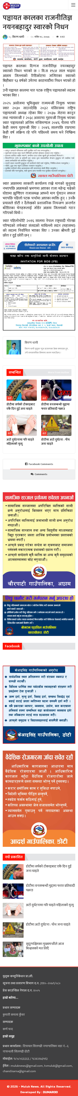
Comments (41, 474)
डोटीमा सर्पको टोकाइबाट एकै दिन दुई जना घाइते (48, 869)
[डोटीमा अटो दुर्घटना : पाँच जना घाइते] (56, 425)
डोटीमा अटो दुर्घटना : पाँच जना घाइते (48, 924)
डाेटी (9, 398)
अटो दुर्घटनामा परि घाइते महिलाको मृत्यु (50, 905)
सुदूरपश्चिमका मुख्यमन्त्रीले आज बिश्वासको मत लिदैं (45, 946)
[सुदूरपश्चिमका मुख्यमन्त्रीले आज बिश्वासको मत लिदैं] (13, 949)
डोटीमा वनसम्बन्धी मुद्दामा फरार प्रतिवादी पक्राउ (50, 888)
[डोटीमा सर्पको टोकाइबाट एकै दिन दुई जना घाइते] (22, 390)
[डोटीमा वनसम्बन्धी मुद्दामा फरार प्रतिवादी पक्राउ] (56, 390)
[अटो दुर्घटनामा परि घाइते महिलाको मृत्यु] (22, 425)
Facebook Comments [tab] (41, 464)
